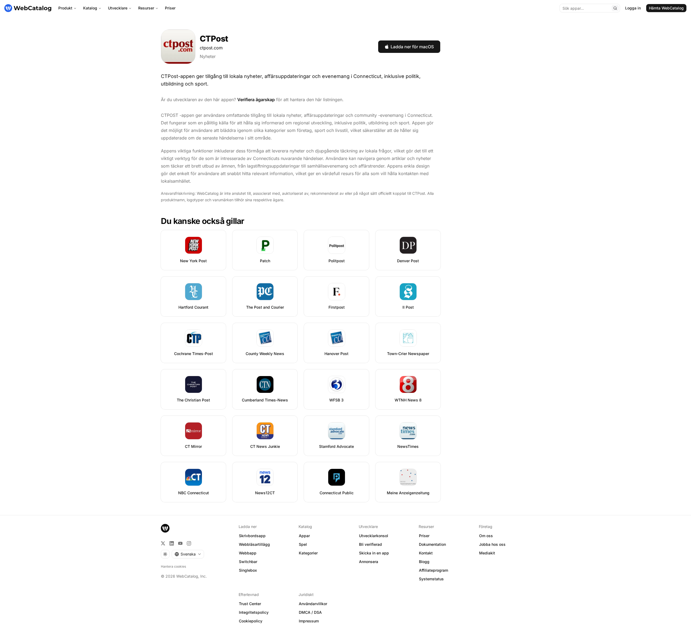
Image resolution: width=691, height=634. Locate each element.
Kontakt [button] (426, 553)
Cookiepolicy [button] (250, 621)
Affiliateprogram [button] (433, 570)
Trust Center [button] (250, 603)
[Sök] (615, 8)
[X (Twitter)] (163, 543)
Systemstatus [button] (431, 579)
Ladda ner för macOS (412, 46)
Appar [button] (304, 535)
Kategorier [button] (308, 553)
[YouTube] (180, 543)
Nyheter (208, 56)
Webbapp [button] (247, 553)
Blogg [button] (424, 561)
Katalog (90, 8)
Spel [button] (303, 544)
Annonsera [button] (368, 561)
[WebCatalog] (165, 528)
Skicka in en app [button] (374, 553)
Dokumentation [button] (432, 544)
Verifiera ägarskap (256, 99)
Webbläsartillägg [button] (254, 544)
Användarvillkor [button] (313, 603)
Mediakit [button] (487, 553)
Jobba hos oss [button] (492, 544)
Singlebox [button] (248, 570)
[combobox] (188, 554)
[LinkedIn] (172, 543)
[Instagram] (189, 543)
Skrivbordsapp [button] (252, 535)
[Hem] (27, 8)
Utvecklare (117, 8)
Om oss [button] (486, 535)
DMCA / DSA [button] (310, 612)
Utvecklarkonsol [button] (373, 535)
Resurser (146, 8)
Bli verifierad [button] (370, 544)
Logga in (633, 8)
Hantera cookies (173, 566)
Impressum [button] (309, 621)
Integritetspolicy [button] (254, 612)
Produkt (65, 8)
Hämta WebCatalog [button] (666, 8)
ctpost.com (211, 47)
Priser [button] (424, 535)
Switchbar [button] (248, 561)
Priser (170, 8)
